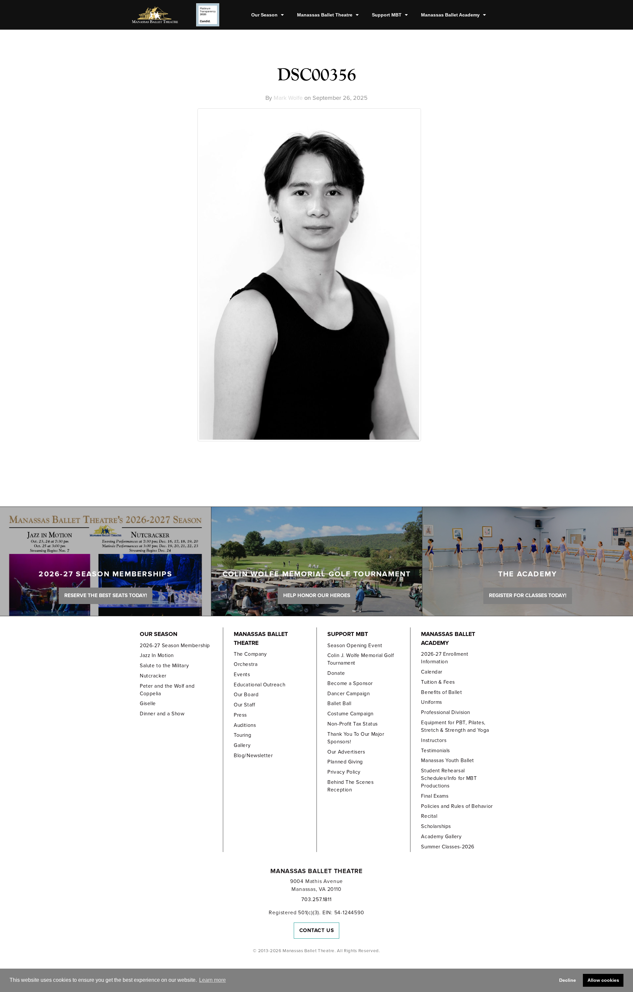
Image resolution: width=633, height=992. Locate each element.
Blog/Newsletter (253, 755)
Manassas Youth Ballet (447, 760)
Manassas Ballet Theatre (324, 14)
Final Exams (434, 796)
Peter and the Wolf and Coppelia (167, 690)
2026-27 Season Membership (175, 645)
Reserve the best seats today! (105, 595)
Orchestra (245, 664)
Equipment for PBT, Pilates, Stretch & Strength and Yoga (455, 726)
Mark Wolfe (288, 97)
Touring (242, 735)
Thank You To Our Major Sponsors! (355, 738)
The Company (250, 654)
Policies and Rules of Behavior (457, 806)
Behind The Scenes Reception (350, 786)
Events (242, 674)
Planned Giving (345, 762)
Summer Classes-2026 (447, 847)
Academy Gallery (441, 837)
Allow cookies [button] (603, 980)
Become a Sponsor (350, 683)
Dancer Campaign (348, 694)
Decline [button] (567, 980)
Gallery (242, 745)
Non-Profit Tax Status (352, 724)
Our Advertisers (346, 752)
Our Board (246, 695)
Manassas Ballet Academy (450, 14)
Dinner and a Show (162, 714)
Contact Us (316, 930)
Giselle (148, 703)
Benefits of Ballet (441, 692)
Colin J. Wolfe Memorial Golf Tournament (360, 659)
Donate (336, 673)
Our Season (264, 14)
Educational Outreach (259, 685)
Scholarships (436, 826)
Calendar (431, 672)
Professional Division (445, 712)
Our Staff (244, 705)
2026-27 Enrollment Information (444, 658)
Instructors (433, 740)
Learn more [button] (212, 980)
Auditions (245, 725)
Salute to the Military (164, 666)
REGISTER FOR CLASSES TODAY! (527, 595)
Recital (429, 816)
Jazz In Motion (157, 655)
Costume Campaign (350, 714)
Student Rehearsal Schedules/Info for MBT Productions (449, 778)
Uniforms (431, 702)
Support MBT (387, 14)
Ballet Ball (339, 703)
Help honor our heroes (316, 595)
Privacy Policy (344, 772)
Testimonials (435, 751)
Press (240, 715)
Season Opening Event (354, 645)
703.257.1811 (316, 899)
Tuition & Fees (438, 682)
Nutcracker (153, 676)
